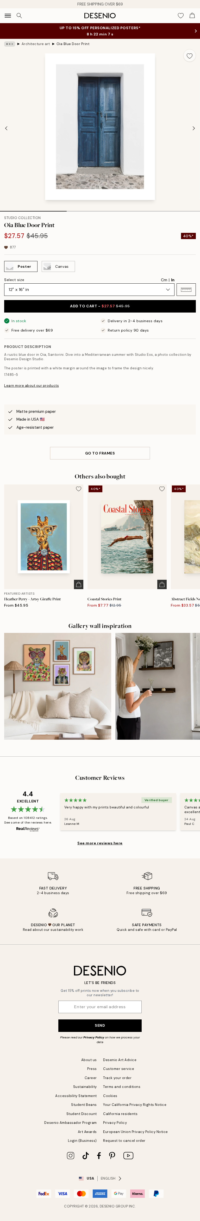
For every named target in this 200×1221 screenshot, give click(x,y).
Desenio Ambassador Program (70, 1122)
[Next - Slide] (194, 128)
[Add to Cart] (78, 584)
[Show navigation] (8, 15)
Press (92, 1069)
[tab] (33, 209)
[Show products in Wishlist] (180, 15)
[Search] (19, 15)
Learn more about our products (31, 385)
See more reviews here (100, 843)
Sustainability (85, 1087)
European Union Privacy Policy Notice (135, 1132)
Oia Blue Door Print (73, 44)
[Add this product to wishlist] (189, 55)
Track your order (117, 1078)
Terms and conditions (121, 1087)
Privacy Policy (93, 1037)
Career (91, 1078)
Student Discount (81, 1114)
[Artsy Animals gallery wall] (57, 686)
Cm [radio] (164, 280)
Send (100, 1025)
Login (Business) (82, 1140)
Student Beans (84, 1104)
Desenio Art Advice (119, 1060)
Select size (14, 279)
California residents (120, 1114)
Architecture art (36, 44)
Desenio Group (114, 1206)
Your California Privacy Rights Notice (134, 1104)
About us (89, 1060)
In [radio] (172, 280)
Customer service (118, 1069)
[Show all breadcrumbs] (9, 44)
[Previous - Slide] (6, 128)
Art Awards (87, 1132)
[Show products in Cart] (192, 15)
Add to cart (100, 306)
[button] (186, 289)
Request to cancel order (124, 1140)
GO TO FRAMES (100, 453)
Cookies (110, 1096)
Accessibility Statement (76, 1096)
